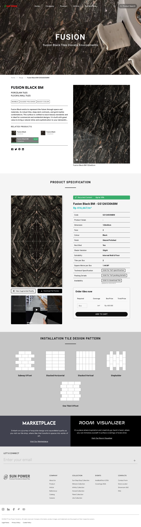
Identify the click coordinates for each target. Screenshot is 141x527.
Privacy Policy (16, 522)
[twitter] (16, 149)
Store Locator (122, 484)
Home (37, 6)
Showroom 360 (123, 487)
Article (76, 6)
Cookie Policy (27, 522)
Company (50, 6)
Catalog (52, 494)
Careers (52, 498)
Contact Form (123, 480)
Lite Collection (77, 498)
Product (63, 6)
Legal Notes (5, 522)
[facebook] (12, 149)
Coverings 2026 (100, 484)
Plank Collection (77, 494)
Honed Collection (78, 491)
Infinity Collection (78, 487)
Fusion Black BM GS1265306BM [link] (38, 78)
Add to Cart (102, 314)
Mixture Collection (78, 484)
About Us (52, 480)
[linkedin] (23, 149)
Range (21, 78)
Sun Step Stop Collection (80, 480)
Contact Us (90, 6)
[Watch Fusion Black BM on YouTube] (36, 310)
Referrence (53, 491)
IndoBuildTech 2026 (102, 480)
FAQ (119, 491)
